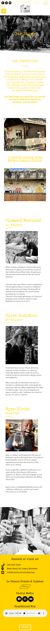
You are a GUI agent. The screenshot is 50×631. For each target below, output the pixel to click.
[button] (3, 11)
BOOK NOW (25, 627)
